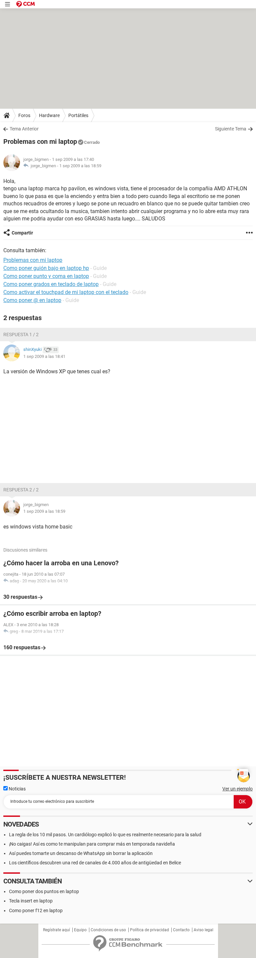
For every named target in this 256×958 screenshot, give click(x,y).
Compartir (22, 232)
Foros (24, 115)
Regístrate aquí (56, 930)
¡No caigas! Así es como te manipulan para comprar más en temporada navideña (92, 844)
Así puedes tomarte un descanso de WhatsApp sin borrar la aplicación (81, 853)
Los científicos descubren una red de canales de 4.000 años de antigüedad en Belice (95, 862)
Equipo (80, 930)
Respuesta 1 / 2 (21, 334)
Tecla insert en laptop (31, 900)
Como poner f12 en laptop (36, 910)
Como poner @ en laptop (32, 300)
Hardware (49, 115)
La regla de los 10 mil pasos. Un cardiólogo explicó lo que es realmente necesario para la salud (105, 834)
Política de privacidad (149, 930)
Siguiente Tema (230, 128)
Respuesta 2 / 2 (21, 489)
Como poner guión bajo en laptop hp (46, 268)
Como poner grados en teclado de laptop (51, 284)
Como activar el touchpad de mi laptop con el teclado (65, 292)
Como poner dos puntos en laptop (44, 891)
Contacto (181, 930)
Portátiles (78, 115)
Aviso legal (203, 930)
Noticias (17, 788)
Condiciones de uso (108, 930)
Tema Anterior (24, 128)
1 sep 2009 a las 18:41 (44, 356)
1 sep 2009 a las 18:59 (80, 165)
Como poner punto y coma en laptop (46, 276)
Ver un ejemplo (237, 788)
